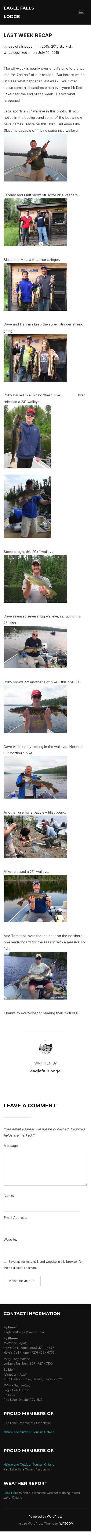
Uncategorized (15, 52)
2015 (45, 46)
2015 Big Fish (61, 46)
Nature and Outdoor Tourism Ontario (29, 1432)
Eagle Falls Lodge (19, 12)
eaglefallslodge (20, 46)
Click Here (11, 1493)
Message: (11, 1146)
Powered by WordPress (45, 1516)
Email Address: (15, 1218)
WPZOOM (66, 1523)
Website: (10, 1239)
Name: (9, 1195)
